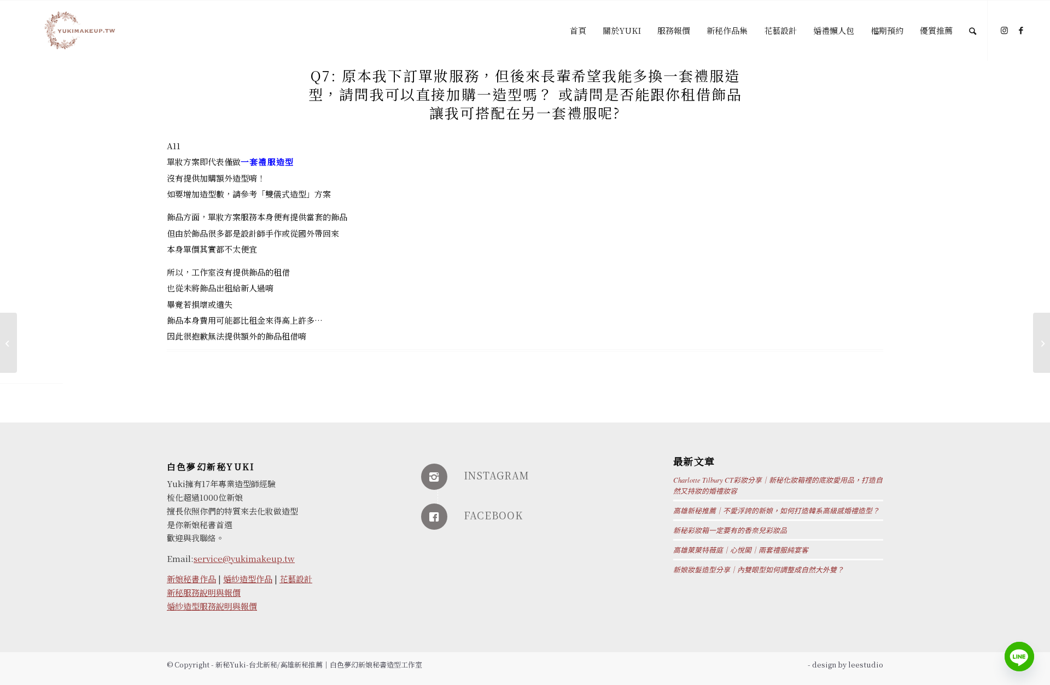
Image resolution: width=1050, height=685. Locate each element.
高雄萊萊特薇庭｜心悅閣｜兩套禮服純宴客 (740, 549)
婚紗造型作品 (247, 578)
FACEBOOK (493, 515)
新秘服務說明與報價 (204, 592)
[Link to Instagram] (1004, 30)
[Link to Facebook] (1021, 30)
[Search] (972, 31)
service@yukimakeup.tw (244, 558)
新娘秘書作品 (191, 578)
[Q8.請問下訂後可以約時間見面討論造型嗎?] (8, 343)
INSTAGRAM (496, 475)
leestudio (865, 664)
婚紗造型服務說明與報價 (212, 606)
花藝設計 (295, 578)
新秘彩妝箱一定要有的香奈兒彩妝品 (730, 530)
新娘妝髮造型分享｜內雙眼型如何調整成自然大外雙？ (758, 569)
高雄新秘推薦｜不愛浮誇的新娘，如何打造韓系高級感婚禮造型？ (776, 510)
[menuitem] (578, 31)
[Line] (1019, 656)
